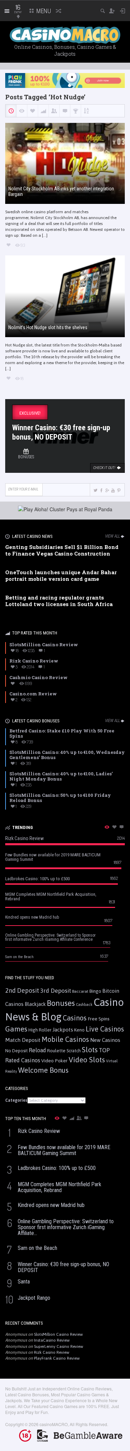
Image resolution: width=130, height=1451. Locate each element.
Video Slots (87, 1060)
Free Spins (99, 1018)
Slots (90, 1050)
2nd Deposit (22, 990)
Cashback (84, 1004)
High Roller (39, 1030)
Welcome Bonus (43, 1070)
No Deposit (16, 1050)
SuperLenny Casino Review (58, 1346)
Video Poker (54, 1060)
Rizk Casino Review (51, 1352)
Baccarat (80, 991)
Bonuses (61, 1003)
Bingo (95, 991)
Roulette (56, 1050)
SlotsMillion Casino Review (58, 1334)
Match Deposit (23, 1040)
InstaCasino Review (52, 1340)
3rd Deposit (55, 990)
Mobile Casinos (65, 1039)
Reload (37, 1050)
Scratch (74, 1050)
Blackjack (35, 1004)
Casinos (75, 1018)
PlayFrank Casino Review (57, 1358)
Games (16, 1029)
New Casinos (105, 1040)
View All (112, 536)
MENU (43, 11)
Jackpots (62, 1030)
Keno (79, 1030)
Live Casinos (105, 1029)
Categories (16, 1100)
